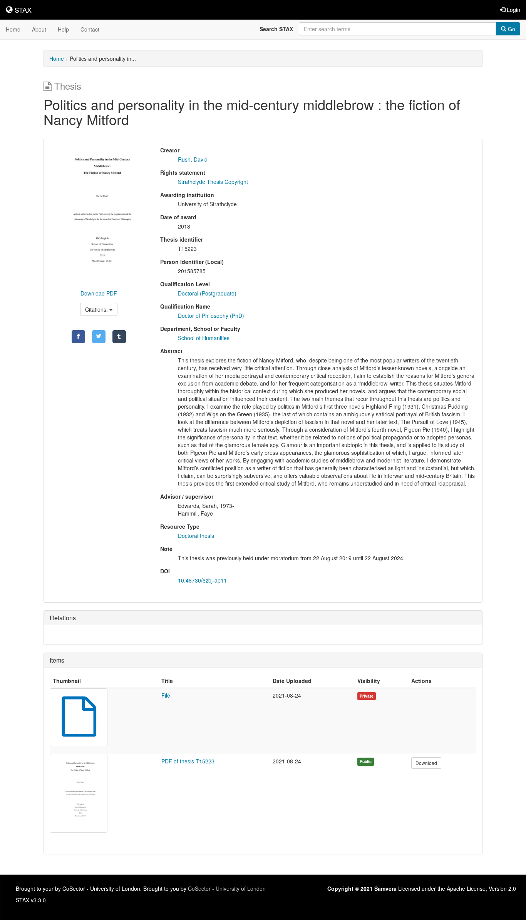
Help (63, 29)
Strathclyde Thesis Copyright (213, 181)
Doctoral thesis (196, 535)
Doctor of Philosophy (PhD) (211, 315)
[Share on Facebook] (78, 336)
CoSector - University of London (227, 888)
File (165, 695)
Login (512, 9)
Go (510, 29)
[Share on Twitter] (99, 336)
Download (426, 763)
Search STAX (276, 29)
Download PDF (98, 293)
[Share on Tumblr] (119, 336)
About (39, 29)
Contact (89, 29)
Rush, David (193, 159)
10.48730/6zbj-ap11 (202, 580)
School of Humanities (203, 338)
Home (13, 29)
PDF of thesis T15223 (187, 761)
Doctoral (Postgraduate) (207, 293)
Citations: (97, 309)
